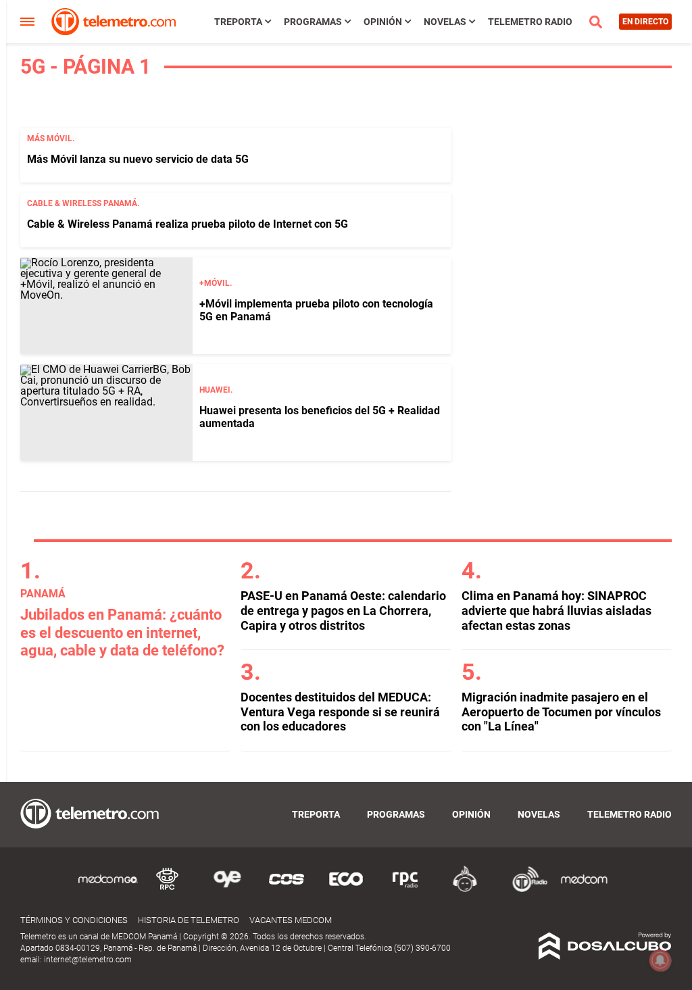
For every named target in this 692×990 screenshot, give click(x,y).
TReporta (238, 21)
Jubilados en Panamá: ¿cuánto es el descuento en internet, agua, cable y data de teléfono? (122, 632)
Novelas (445, 21)
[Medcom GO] (108, 889)
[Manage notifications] (660, 960)
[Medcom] (584, 889)
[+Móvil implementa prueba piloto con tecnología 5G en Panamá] (106, 305)
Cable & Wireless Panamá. (83, 203)
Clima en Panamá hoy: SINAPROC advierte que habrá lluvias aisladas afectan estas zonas (556, 610)
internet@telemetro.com (88, 959)
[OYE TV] (227, 889)
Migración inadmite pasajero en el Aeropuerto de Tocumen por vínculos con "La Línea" (561, 711)
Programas (313, 21)
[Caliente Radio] (465, 889)
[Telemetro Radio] (524, 889)
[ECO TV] (346, 889)
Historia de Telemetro (188, 920)
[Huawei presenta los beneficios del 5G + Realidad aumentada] (106, 412)
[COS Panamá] (286, 889)
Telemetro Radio (530, 21)
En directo (645, 21)
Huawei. (215, 390)
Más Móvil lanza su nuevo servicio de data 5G (138, 159)
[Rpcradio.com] (405, 889)
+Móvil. (215, 283)
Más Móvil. (50, 138)
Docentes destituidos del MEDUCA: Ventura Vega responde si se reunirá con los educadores (340, 711)
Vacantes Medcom (290, 920)
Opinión (383, 21)
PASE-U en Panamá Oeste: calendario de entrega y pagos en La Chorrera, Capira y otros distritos (343, 610)
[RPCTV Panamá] (167, 889)
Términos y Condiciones (74, 920)
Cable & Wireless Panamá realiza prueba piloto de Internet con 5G (187, 224)
